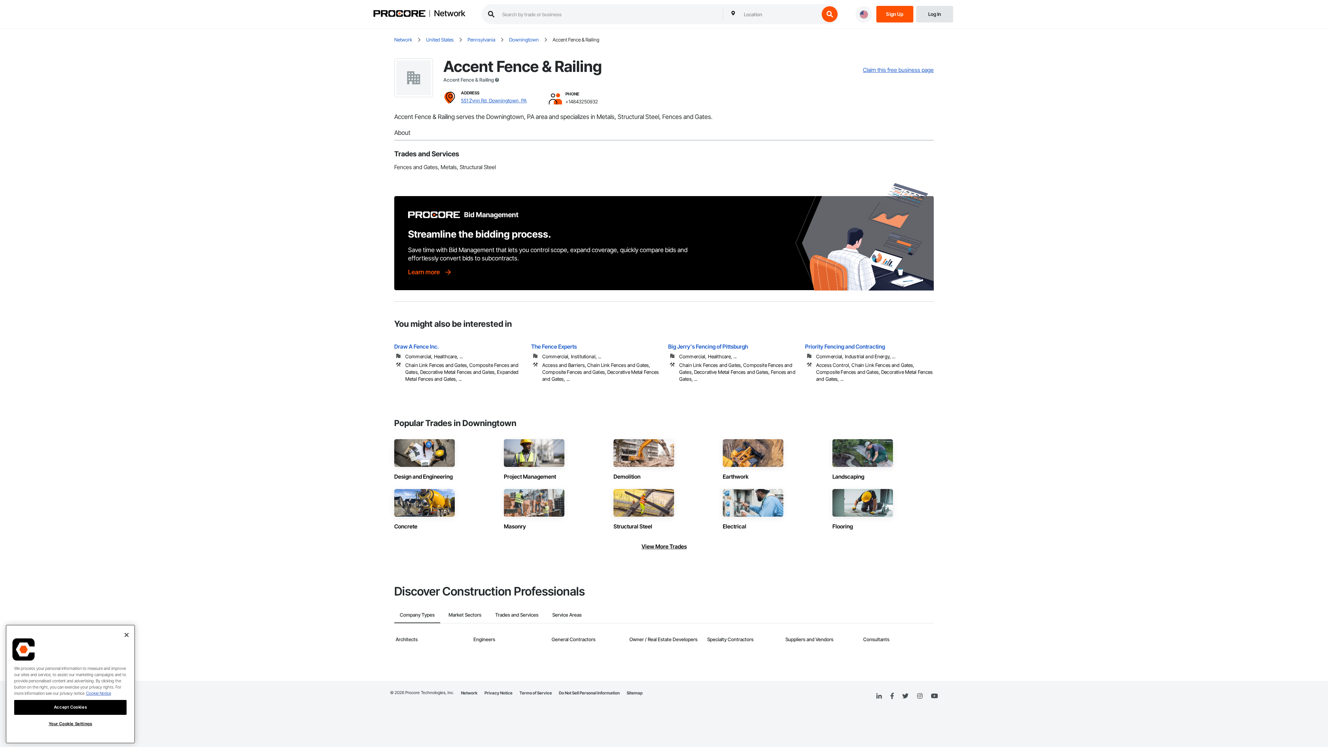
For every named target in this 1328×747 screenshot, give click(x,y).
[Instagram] (920, 696)
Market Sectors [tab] (465, 615)
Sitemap (635, 692)
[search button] (830, 14)
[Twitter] (905, 696)
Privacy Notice (499, 692)
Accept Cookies (70, 707)
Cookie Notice (98, 693)
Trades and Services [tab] (516, 615)
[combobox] (779, 14)
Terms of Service (535, 692)
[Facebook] (892, 696)
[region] (70, 684)
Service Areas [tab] (567, 615)
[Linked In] (879, 696)
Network (449, 13)
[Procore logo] (399, 14)
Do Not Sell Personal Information (589, 692)
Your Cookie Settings (70, 723)
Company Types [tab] (417, 615)
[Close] (126, 635)
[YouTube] (934, 696)
